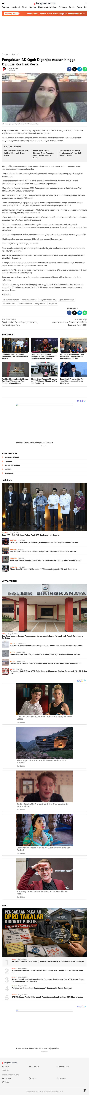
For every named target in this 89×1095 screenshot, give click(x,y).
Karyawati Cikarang (29, 299)
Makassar (9, 473)
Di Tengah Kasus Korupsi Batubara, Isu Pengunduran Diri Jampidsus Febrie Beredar (43, 356)
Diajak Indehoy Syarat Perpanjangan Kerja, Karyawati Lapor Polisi (20, 322)
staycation (53, 303)
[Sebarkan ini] (69, 69)
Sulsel (8, 469)
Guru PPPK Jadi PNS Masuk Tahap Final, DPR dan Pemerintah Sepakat (15, 356)
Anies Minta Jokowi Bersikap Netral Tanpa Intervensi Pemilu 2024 (69, 322)
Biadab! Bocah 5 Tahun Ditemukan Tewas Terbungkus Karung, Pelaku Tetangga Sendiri (43, 154)
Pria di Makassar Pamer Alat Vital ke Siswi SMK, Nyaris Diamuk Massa (16, 152)
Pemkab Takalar (12, 457)
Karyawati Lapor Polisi (48, 299)
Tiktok (7, 1082)
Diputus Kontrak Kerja (11, 299)
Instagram (62, 1078)
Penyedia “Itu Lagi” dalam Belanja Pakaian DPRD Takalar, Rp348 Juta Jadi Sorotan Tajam (48, 961)
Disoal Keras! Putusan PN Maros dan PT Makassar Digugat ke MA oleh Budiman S (44, 381)
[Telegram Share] (79, 69)
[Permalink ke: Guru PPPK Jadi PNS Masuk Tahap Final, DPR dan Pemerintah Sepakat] (15, 345)
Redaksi (5, 1070)
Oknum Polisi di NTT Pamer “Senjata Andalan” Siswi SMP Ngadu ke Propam (70, 152)
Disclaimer (34, 1067)
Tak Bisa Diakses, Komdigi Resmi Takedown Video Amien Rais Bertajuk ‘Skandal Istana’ (15, 381)
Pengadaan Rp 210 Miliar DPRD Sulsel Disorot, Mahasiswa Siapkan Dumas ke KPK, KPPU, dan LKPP (48, 672)
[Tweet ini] (74, 69)
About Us (6, 1067)
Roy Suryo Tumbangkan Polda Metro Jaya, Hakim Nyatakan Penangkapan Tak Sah (72, 356)
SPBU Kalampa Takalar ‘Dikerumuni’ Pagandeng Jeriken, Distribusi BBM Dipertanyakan (47, 997)
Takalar (8, 461)
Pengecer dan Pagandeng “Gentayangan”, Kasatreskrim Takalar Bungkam (42, 988)
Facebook (8, 1078)
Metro (4, 634)
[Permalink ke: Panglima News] (4, 69)
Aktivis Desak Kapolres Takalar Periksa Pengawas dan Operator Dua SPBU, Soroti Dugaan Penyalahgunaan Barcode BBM (48, 980)
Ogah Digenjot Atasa (66, 299)
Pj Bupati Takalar (12, 465)
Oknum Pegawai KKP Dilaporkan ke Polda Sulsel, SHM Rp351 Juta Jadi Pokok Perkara (45, 654)
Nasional (5, 533)
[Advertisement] (44, 33)
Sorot (14, 959)
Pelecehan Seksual (25, 303)
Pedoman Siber (62, 1067)
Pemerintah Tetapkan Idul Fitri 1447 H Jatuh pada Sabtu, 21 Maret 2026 (72, 381)
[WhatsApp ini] (85, 69)
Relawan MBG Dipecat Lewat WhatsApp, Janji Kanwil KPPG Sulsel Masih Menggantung (45, 663)
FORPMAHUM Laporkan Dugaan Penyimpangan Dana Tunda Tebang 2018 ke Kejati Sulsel (46, 645)
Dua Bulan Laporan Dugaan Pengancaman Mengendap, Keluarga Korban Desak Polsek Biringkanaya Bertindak (42, 637)
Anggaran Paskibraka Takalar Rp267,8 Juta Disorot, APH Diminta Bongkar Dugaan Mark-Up (47, 971)
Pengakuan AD (40, 303)
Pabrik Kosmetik (9, 303)
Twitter (34, 1078)
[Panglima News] (44, 3)
